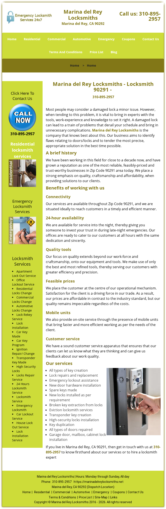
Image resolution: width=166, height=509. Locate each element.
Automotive (82, 39)
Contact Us (150, 39)
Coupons (128, 39)
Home (11, 39)
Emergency (106, 39)
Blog (114, 52)
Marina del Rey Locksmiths (115, 130)
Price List (96, 52)
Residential (32, 39)
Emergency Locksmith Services (22, 206)
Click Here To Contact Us (22, 96)
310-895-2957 (150, 16)
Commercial (56, 39)
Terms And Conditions (65, 52)
